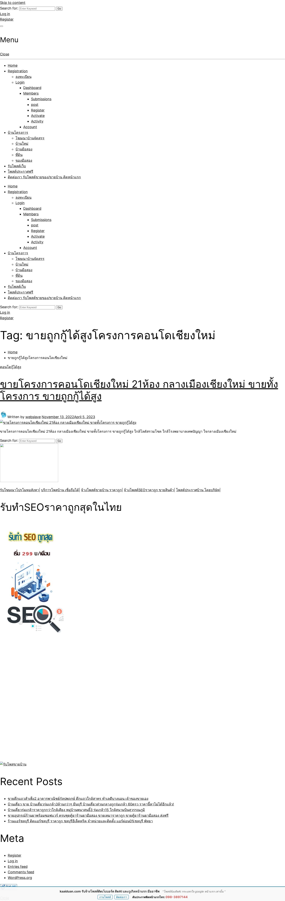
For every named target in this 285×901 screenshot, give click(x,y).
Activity (37, 121)
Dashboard (32, 88)
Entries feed (18, 867)
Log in (5, 14)
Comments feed (21, 872)
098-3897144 (177, 897)
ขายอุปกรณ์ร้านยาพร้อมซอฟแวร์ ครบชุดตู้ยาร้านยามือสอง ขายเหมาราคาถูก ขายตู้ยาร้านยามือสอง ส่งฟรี (88, 815)
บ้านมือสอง (24, 149)
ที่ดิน (19, 155)
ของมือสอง (24, 160)
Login (20, 82)
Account (30, 127)
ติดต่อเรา (121, 897)
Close (4, 54)
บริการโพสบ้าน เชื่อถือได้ (60, 490)
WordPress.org (20, 878)
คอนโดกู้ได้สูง (10, 367)
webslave (33, 417)
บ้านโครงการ (18, 132)
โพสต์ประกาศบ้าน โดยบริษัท (197, 490)
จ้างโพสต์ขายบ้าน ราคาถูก (101, 490)
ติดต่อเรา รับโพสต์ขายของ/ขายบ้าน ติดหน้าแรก (44, 177)
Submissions (41, 99)
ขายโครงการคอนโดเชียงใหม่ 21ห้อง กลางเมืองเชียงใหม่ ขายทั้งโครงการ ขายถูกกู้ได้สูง (139, 390)
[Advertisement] (24, 702)
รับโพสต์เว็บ (17, 166)
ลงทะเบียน (23, 77)
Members (31, 93)
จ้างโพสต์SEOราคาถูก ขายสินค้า (149, 490)
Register (7, 19)
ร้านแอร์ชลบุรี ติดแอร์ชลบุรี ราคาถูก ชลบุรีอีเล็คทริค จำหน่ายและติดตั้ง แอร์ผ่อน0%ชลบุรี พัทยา (80, 821)
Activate (38, 116)
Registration (18, 71)
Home (12, 65)
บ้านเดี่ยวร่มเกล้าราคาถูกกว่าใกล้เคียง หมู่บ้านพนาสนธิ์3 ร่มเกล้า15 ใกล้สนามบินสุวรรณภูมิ (76, 810)
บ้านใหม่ (22, 144)
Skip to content (12, 3)
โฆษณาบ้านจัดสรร (30, 138)
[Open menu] (1, 26)
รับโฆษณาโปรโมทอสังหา (19, 490)
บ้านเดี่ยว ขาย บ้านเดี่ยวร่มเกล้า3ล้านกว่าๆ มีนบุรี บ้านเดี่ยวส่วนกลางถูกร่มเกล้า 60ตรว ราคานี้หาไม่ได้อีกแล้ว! (91, 804)
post (34, 105)
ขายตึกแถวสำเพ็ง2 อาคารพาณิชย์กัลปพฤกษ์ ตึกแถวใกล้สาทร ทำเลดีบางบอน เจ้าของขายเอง (78, 799)
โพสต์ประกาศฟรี (20, 171)
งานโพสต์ (105, 897)
